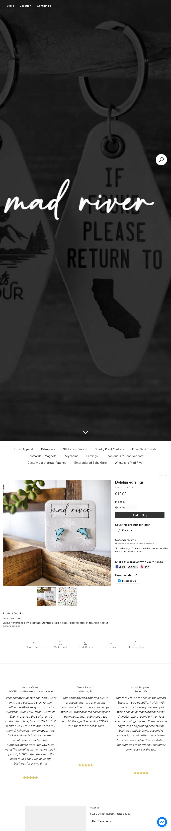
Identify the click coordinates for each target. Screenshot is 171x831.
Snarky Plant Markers (109, 449)
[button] (125, 530)
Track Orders (85, 647)
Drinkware (48, 449)
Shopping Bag (136, 647)
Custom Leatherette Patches (47, 463)
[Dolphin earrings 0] (46, 596)
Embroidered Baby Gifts (90, 463)
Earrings (92, 456)
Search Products (35, 647)
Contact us (44, 5)
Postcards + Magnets (42, 456)
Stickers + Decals (75, 449)
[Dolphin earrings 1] (67, 596)
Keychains (71, 456)
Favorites (111, 647)
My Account (60, 647)
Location (25, 5)
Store (10, 5)
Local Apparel (23, 449)
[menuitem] (161, 474)
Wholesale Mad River (129, 463)
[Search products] (161, 160)
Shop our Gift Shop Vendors (124, 456)
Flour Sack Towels (144, 449)
